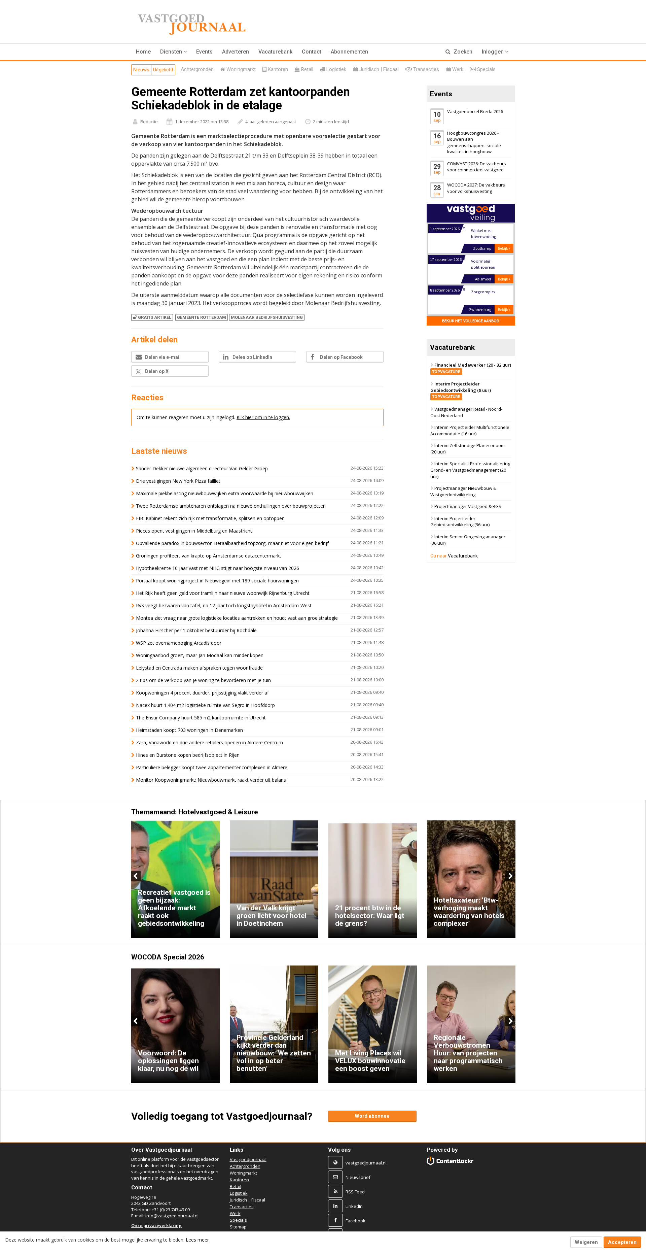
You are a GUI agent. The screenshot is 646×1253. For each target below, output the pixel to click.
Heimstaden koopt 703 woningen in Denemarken (189, 730)
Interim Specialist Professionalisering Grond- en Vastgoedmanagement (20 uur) (470, 470)
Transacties (242, 1207)
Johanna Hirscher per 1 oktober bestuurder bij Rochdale (196, 630)
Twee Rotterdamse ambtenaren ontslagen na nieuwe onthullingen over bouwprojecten (231, 506)
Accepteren (622, 1242)
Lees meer (197, 1240)
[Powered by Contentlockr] (450, 1161)
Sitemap (238, 1227)
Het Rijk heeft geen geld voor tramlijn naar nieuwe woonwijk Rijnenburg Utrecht (223, 593)
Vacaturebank (275, 51)
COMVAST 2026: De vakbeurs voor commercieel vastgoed (476, 167)
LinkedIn (354, 1206)
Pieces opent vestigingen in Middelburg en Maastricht (194, 531)
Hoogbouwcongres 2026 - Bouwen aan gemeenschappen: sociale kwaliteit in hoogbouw (474, 142)
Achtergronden (245, 1166)
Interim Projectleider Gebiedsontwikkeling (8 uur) (460, 390)
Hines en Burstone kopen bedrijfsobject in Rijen (188, 755)
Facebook (355, 1221)
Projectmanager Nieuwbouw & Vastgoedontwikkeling (463, 491)
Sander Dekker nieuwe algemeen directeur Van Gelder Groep (202, 468)
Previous (136, 876)
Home (143, 51)
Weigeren (586, 1242)
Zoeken (462, 51)
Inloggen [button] (493, 51)
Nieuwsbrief (358, 1177)
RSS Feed (355, 1192)
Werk (235, 1213)
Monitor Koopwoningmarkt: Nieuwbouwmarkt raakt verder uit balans (211, 780)
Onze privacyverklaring (156, 1225)
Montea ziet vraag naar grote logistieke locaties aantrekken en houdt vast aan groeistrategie (237, 618)
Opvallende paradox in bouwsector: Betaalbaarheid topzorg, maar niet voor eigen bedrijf (232, 543)
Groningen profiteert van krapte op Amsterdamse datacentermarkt (208, 555)
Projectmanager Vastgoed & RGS (467, 507)
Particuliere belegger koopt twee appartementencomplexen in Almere (211, 767)
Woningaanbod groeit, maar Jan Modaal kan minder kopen (199, 655)
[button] (173, 52)
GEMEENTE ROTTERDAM (201, 317)
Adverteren (235, 51)
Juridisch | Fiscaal (247, 1200)
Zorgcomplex (483, 291)
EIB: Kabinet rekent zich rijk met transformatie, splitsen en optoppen (210, 518)
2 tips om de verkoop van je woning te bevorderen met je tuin (203, 680)
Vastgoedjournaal (248, 1159)
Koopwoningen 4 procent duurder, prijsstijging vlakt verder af (202, 692)
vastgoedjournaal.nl (366, 1163)
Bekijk (503, 248)
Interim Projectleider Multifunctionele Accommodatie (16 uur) (469, 431)
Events (204, 51)
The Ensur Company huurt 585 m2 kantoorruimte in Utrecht (201, 717)
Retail (235, 1186)
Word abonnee (372, 1116)
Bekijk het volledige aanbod (470, 320)
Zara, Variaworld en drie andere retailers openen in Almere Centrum (209, 742)
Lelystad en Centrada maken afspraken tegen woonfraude (199, 668)
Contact (311, 51)
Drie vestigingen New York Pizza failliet (178, 481)
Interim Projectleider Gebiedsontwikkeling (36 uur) (460, 521)
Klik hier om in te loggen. (263, 417)
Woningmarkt (243, 1173)
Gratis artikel (154, 317)
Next (510, 876)
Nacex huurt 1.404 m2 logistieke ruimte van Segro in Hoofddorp (205, 705)
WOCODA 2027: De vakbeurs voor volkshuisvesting (476, 188)
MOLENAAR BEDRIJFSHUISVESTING (267, 317)
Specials (238, 1220)
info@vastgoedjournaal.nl (172, 1216)
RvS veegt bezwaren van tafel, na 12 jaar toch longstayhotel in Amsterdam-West (224, 605)
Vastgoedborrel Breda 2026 (475, 111)
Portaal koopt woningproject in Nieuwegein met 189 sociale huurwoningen (217, 580)
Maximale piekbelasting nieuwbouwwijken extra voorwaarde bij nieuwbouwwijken (224, 493)
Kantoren (239, 1180)
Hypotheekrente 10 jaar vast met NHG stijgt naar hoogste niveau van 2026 (217, 568)
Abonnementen (349, 51)
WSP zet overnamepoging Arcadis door (178, 643)
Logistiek (239, 1193)
